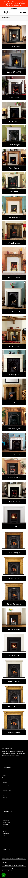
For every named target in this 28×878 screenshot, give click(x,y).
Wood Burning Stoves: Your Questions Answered (12, 870)
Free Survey (6, 785)
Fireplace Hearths (6, 826)
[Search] (20, 12)
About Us (4, 775)
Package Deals (5, 824)
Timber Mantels (6, 17)
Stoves (4, 838)
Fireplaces (4, 831)
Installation (6, 787)
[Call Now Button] (3, 875)
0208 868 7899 (13, 751)
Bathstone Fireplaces (6, 822)
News (3, 795)
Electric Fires (5, 829)
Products (4, 777)
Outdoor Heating (5, 792)
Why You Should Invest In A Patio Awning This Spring (13, 865)
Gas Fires (4, 835)
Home (3, 773)
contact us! (17, 755)
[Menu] (24, 12)
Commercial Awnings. (6, 790)
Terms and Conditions (6, 800)
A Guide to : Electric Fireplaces (8, 868)
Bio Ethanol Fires (6, 820)
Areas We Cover (5, 780)
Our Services (4, 782)
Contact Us (4, 797)
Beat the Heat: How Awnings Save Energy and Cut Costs (13, 858)
